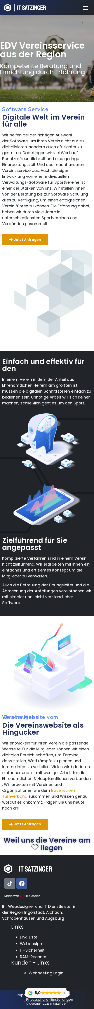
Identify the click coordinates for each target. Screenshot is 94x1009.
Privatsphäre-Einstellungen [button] (49, 999)
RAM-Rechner (33, 957)
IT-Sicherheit (32, 950)
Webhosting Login (46, 973)
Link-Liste (28, 937)
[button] (86, 8)
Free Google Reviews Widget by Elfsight (47, 1001)
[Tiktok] (9, 883)
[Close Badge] (68, 989)
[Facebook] (21, 883)
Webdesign (31, 943)
